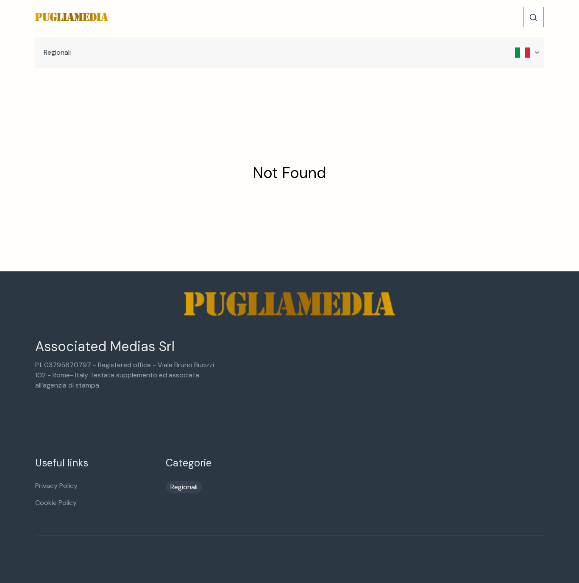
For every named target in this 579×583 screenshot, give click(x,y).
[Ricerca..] (533, 17)
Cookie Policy (56, 502)
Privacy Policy (56, 485)
